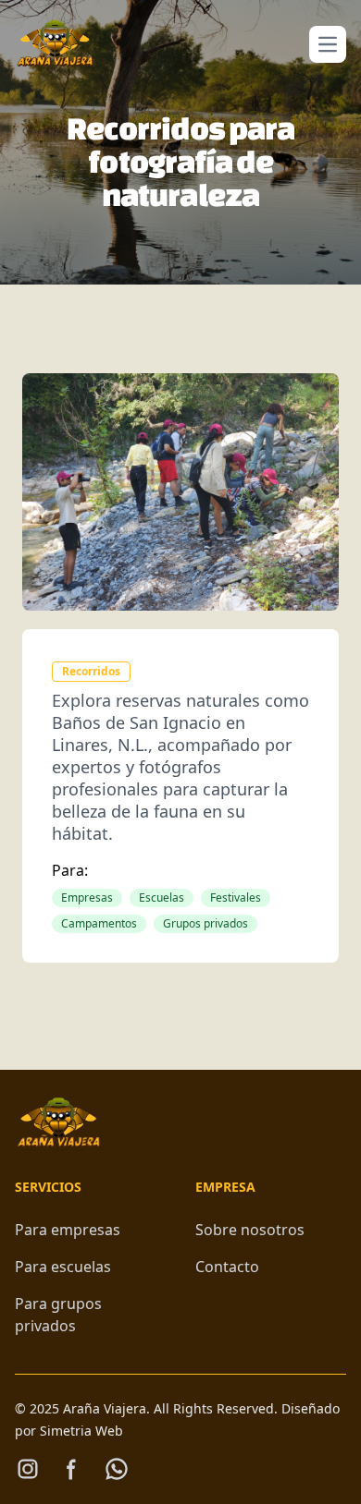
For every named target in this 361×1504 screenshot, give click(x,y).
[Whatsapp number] (117, 1469)
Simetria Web (81, 1430)
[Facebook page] (72, 1469)
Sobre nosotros (250, 1229)
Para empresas (67, 1229)
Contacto (227, 1266)
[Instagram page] (28, 1469)
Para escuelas (63, 1266)
